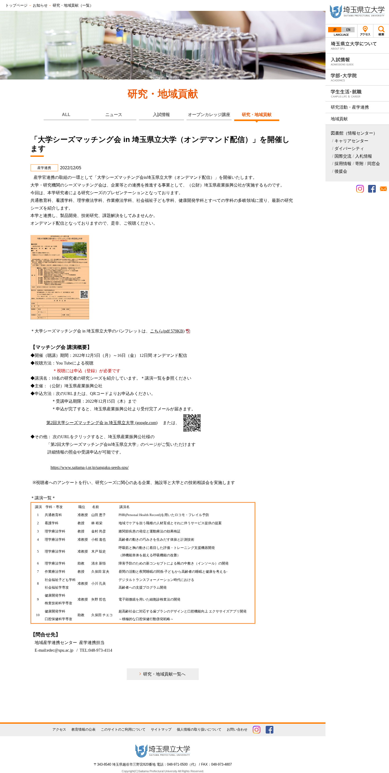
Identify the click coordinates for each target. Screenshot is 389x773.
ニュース (113, 114)
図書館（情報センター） (354, 133)
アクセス (365, 30)
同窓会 (373, 163)
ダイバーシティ (349, 148)
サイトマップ (161, 729)
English (348, 29)
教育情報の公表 (83, 729)
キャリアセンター (351, 141)
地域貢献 (339, 119)
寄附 (359, 163)
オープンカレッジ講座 (209, 114)
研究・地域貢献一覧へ (164, 674)
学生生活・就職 (357, 93)
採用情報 (342, 163)
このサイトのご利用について (123, 729)
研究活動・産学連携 (350, 107)
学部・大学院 (357, 77)
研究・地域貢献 (257, 114)
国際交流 (342, 156)
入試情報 (357, 61)
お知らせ (40, 5)
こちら (167, 331)
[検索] (381, 30)
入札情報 (363, 156)
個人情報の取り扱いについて (199, 729)
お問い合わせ (237, 729)
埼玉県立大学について (357, 45)
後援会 (340, 171)
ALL (66, 114)
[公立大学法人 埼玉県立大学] (357, 12)
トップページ (16, 5)
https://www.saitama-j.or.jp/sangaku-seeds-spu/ (90, 467)
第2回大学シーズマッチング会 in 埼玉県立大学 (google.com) (101, 422)
